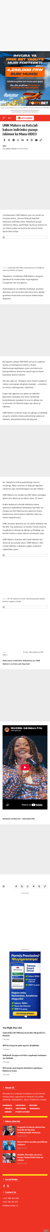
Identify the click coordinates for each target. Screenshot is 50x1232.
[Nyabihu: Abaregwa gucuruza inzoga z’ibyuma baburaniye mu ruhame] (9, 1158)
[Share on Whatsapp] (18, 140)
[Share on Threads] (31, 140)
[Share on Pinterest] (13, 140)
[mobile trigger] (5, 118)
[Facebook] (4, 1186)
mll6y (4, 146)
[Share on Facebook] (4, 140)
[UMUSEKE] (25, 118)
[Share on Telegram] (27, 140)
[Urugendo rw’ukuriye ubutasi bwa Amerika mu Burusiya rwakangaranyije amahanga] (9, 1130)
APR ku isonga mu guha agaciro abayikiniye (21, 1045)
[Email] (36, 140)
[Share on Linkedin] (22, 140)
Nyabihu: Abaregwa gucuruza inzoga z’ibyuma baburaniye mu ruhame (30, 1157)
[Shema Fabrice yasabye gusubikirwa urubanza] (9, 1145)
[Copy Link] (41, 140)
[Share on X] (9, 140)
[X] (8, 1186)
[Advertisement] (25, 26)
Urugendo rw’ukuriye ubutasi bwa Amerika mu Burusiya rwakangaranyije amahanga (31, 1130)
